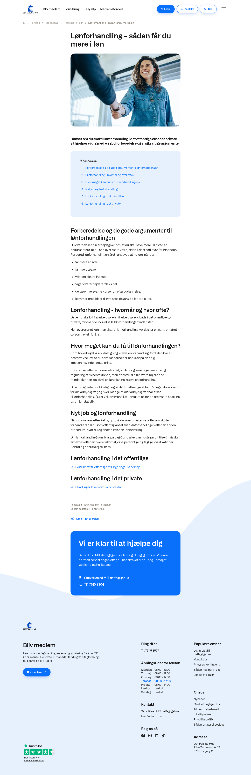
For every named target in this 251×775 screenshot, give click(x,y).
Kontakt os (200, 659)
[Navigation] (224, 9)
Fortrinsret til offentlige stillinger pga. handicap (107, 467)
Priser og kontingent (207, 664)
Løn (81, 22)
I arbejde (69, 22)
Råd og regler (52, 22)
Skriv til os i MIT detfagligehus (160, 711)
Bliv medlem (51, 9)
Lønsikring (72, 9)
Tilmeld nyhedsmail (206, 709)
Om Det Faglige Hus (207, 704)
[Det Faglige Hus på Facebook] (143, 735)
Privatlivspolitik (203, 719)
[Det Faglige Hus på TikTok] (163, 735)
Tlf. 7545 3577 (150, 650)
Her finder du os (151, 716)
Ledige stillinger (204, 674)
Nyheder (199, 699)
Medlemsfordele (111, 9)
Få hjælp (90, 9)
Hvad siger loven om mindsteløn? (99, 487)
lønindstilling (134, 430)
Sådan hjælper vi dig (207, 669)
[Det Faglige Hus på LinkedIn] (156, 735)
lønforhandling (127, 329)
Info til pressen (203, 714)
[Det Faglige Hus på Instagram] (150, 735)
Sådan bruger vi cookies (209, 724)
